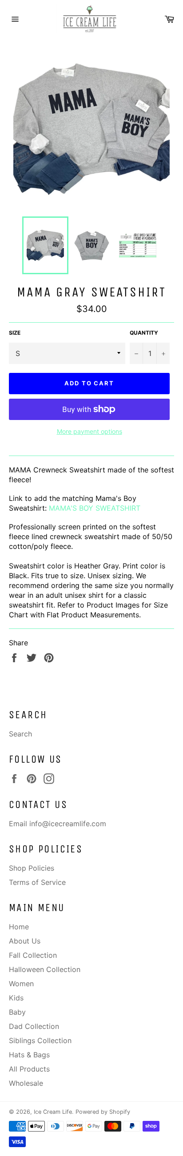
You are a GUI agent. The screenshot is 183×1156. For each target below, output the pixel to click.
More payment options (89, 431)
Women (21, 983)
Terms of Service (37, 882)
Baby (17, 1012)
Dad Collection (34, 1026)
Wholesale (26, 1083)
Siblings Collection (40, 1040)
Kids (16, 997)
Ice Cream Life (53, 1111)
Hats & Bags (29, 1054)
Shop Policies (31, 868)
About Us (24, 940)
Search (20, 733)
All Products (29, 1068)
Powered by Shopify (103, 1111)
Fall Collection (33, 955)
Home (19, 926)
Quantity (144, 332)
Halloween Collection (44, 969)
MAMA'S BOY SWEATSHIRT (94, 508)
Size (14, 332)
